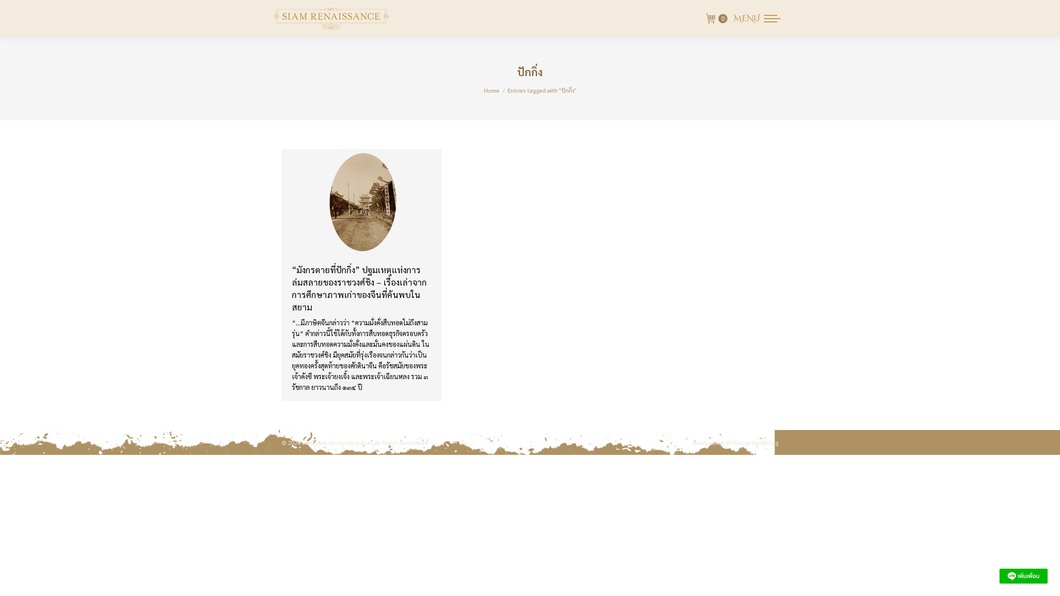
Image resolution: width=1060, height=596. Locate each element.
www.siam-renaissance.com (337, 442)
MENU (747, 19)
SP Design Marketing (751, 442)
